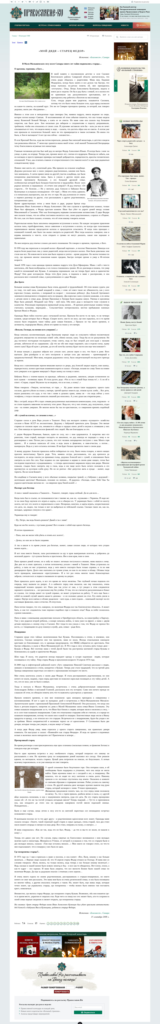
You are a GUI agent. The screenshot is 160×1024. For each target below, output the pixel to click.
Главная (14, 36)
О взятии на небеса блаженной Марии (131, 243)
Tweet (13, 42)
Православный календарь (74, 18)
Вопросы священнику (102, 25)
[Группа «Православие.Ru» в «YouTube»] (30, 2)
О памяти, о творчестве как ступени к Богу (131, 277)
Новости (124, 25)
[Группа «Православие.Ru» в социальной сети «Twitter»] (22, 2)
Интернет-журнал (76, 25)
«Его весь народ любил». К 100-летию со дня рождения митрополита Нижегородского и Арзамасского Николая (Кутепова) (131, 426)
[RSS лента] (44, 2)
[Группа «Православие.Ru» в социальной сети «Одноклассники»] (15, 2)
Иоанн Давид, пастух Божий (131, 322)
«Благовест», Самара (99, 57)
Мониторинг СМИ (24, 36)
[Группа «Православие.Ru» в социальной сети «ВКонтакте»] (11, 2)
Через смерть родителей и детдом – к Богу (131, 142)
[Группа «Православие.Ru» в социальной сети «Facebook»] (19, 2)
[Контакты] (48, 2)
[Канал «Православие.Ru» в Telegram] (37, 2)
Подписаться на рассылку (141, 2)
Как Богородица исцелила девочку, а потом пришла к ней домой (131, 388)
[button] (107, 19)
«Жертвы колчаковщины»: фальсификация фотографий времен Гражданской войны (131, 464)
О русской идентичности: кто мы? (131, 211)
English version (90, 17)
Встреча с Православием (50, 25)
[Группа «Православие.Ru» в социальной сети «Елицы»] (33, 2)
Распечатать (108, 36)
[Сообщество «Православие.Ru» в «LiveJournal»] (26, 2)
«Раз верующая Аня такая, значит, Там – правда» (131, 177)
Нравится (20, 42)
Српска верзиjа (91, 13)
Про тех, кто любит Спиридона (131, 355)
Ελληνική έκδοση (91, 9)
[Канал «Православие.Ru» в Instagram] (41, 2)
